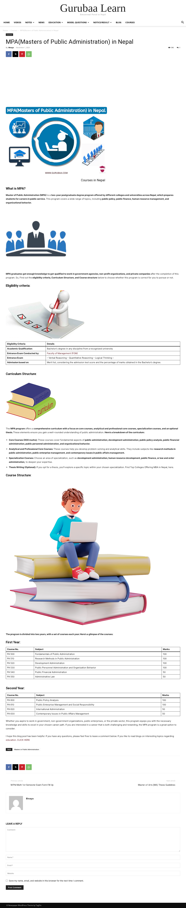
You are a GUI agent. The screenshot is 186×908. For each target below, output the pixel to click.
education (11, 740)
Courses (130, 22)
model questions (77, 22)
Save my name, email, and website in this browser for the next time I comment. (46, 880)
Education (55, 22)
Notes (28, 22)
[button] (182, 22)
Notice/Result (101, 22)
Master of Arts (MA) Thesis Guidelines (156, 785)
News (41, 22)
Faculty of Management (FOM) (62, 353)
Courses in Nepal (93, 180)
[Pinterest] (22, 54)
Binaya (11, 47)
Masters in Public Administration (26, 749)
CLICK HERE (23, 740)
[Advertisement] (93, 81)
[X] (15, 54)
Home (6, 22)
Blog (118, 22)
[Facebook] (9, 54)
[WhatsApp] (29, 54)
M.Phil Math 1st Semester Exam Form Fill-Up (32, 785)
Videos (17, 22)
